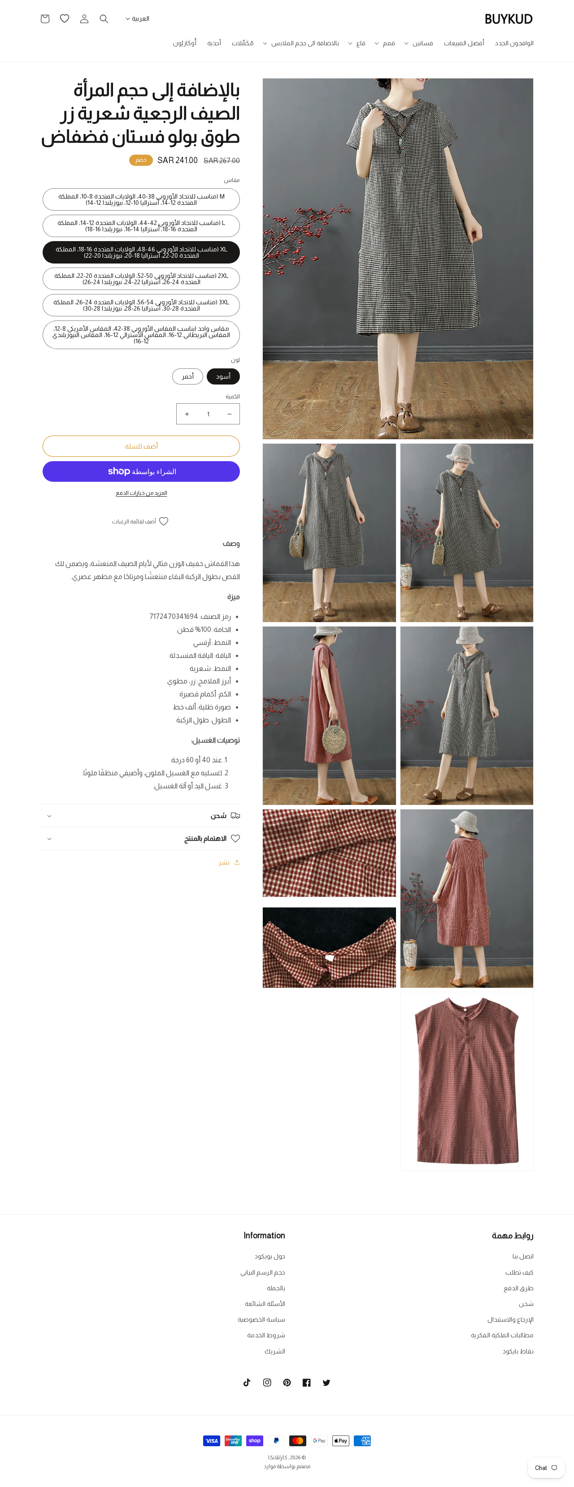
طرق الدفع (519, 1288)
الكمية (233, 396)
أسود (223, 376)
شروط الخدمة (266, 1335)
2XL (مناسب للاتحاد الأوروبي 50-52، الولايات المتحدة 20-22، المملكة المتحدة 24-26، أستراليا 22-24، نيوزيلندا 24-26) (141, 278)
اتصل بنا (523, 1256)
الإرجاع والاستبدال (510, 1319)
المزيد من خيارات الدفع (141, 493)
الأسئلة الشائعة (265, 1303)
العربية (140, 18)
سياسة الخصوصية (261, 1319)
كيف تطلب (519, 1272)
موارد (270, 1466)
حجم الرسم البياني (262, 1272)
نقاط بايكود (518, 1351)
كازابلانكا (277, 1457)
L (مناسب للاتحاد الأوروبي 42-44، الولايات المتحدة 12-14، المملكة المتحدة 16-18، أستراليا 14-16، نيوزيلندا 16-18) (141, 226)
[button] (419, 43)
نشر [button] (224, 862)
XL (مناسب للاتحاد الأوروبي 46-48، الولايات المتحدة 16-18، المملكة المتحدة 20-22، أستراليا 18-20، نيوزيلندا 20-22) (141, 252)
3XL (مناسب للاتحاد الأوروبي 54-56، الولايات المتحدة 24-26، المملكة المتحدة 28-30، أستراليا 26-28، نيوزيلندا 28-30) (141, 305)
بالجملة (276, 1288)
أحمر (188, 376)
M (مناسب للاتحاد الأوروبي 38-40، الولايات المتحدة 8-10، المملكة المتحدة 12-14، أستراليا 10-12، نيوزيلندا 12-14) (141, 199)
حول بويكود (270, 1256)
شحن (526, 1303)
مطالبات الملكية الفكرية (502, 1335)
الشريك (275, 1351)
